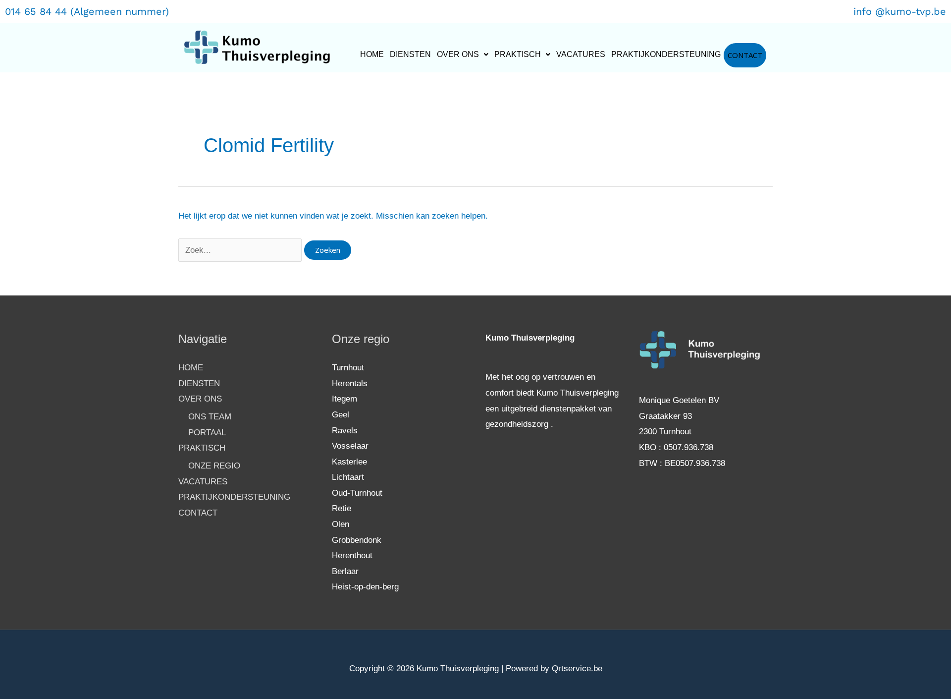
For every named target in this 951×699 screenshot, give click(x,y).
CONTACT (745, 55)
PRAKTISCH (517, 54)
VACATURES (580, 54)
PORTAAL (207, 432)
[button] (462, 54)
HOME (372, 54)
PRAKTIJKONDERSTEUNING (666, 54)
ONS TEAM (209, 416)
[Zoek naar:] (241, 250)
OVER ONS (458, 54)
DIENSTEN (410, 54)
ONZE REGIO (214, 465)
